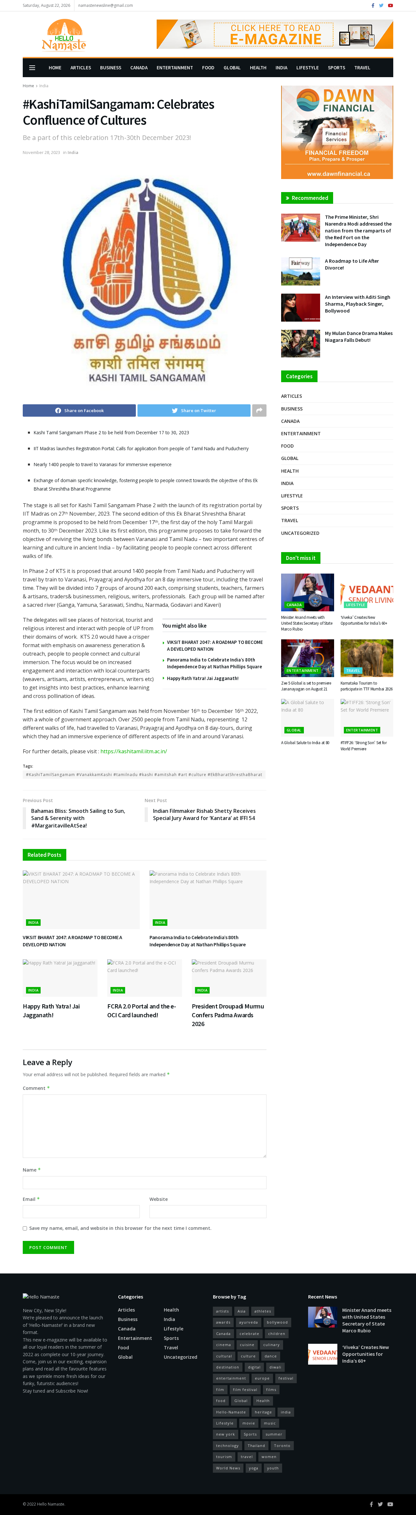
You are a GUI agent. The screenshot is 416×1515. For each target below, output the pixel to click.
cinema (223, 1344)
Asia (242, 1311)
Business (110, 67)
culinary (271, 1344)
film (220, 1389)
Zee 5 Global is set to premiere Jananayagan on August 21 (306, 686)
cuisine (247, 1344)
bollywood (277, 1322)
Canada (139, 67)
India (281, 67)
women (269, 1456)
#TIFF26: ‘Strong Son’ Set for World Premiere (364, 745)
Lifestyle (307, 67)
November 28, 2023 (41, 152)
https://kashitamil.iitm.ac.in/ (133, 751)
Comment (36, 1088)
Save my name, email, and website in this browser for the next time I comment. (120, 1228)
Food (208, 67)
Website (159, 1199)
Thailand (256, 1445)
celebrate (249, 1333)
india (286, 1412)
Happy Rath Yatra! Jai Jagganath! (203, 678)
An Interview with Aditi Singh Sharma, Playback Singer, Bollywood (357, 304)
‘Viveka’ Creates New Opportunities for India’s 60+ (364, 620)
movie (248, 1423)
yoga (253, 1468)
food (221, 1400)
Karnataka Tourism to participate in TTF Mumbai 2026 (367, 686)
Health (258, 67)
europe (262, 1378)
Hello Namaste (50, 1504)
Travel (362, 67)
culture (248, 1356)
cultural (224, 1356)
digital (254, 1367)
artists (222, 1311)
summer (274, 1434)
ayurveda (248, 1322)
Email (31, 1199)
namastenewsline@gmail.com (105, 5)
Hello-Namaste (231, 1412)
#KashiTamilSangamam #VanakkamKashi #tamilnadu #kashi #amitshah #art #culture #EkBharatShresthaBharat (144, 774)
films (271, 1389)
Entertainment (175, 67)
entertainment (231, 1378)
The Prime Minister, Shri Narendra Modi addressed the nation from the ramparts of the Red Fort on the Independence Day (358, 230)
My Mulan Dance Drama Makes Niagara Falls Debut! (359, 336)
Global (232, 67)
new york (225, 1434)
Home (55, 67)
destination (227, 1367)
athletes (262, 1311)
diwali (275, 1367)
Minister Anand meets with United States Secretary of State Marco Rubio (306, 623)
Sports (336, 67)
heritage (263, 1412)
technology (227, 1445)
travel (247, 1456)
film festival (245, 1389)
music (270, 1423)
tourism (224, 1456)
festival (286, 1378)
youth (273, 1468)
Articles (81, 67)
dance (271, 1356)
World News (228, 1468)
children (276, 1333)
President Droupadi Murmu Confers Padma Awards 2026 (228, 1015)
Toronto (282, 1445)
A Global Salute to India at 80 (305, 742)
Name (32, 1170)
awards (223, 1322)
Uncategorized (300, 533)
